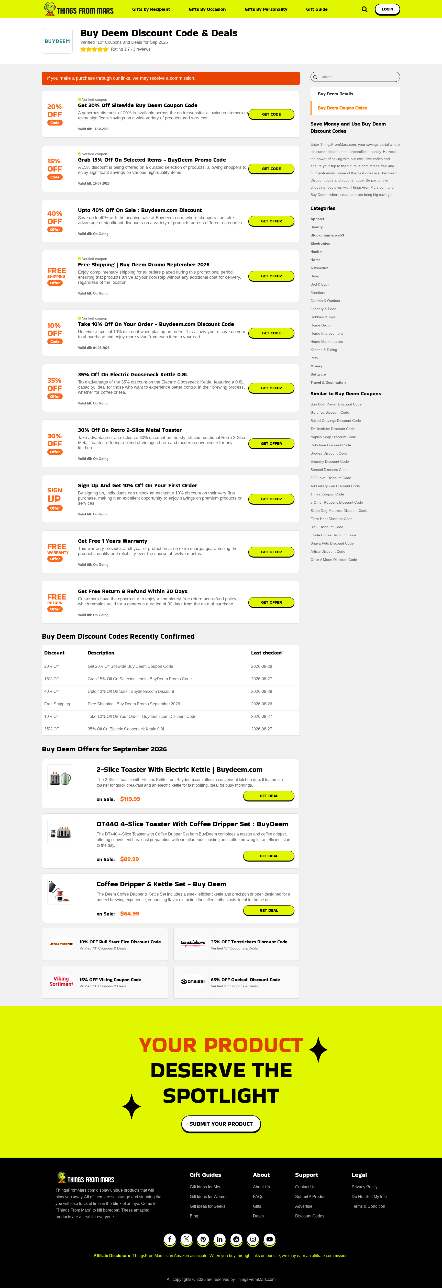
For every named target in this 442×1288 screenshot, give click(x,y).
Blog (194, 1216)
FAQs (258, 1196)
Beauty (317, 227)
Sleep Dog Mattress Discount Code (339, 511)
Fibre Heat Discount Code (331, 519)
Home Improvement (327, 333)
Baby (315, 276)
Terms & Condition (368, 1206)
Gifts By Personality (266, 9)
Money (316, 366)
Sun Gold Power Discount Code (336, 404)
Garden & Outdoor (325, 301)
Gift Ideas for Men (206, 1187)
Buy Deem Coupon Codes (342, 108)
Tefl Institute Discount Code (333, 429)
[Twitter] (186, 1239)
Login (387, 9)
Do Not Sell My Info (369, 1196)
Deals (258, 1216)
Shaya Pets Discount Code (332, 543)
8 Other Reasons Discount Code (337, 502)
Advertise (303, 1206)
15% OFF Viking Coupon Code (110, 979)
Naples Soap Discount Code (333, 437)
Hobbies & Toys (323, 317)
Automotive (320, 268)
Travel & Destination (328, 382)
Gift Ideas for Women (209, 1196)
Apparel (317, 219)
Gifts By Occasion (207, 9)
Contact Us (305, 1187)
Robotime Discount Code (331, 445)
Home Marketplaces (327, 342)
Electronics (320, 243)
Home (316, 260)
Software (318, 374)
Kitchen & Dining (324, 350)
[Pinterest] (203, 1239)
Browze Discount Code (329, 453)
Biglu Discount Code (327, 527)
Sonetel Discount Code (329, 470)
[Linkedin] (219, 1239)
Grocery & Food (323, 309)
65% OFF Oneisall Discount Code (245, 979)
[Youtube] (269, 1239)
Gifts (257, 1206)
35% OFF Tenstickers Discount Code (249, 942)
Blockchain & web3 (327, 235)
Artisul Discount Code (328, 551)
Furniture (318, 292)
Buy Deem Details (335, 94)
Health (316, 252)
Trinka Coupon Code (327, 494)
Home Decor (321, 325)
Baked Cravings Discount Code (336, 421)
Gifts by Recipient (151, 9)
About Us (261, 1187)
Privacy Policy (365, 1187)
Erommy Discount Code (330, 461)
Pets (314, 358)
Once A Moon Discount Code (334, 560)
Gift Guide (317, 9)
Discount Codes (309, 1216)
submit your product (221, 1124)
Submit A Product (310, 1196)
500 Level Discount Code (331, 478)
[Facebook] (169, 1239)
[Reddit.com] (236, 1239)
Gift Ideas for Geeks (207, 1206)
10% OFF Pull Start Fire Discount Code (120, 942)
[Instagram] (253, 1239)
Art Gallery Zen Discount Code (335, 486)
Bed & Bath (320, 284)
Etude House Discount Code (333, 535)
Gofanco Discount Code (330, 412)
